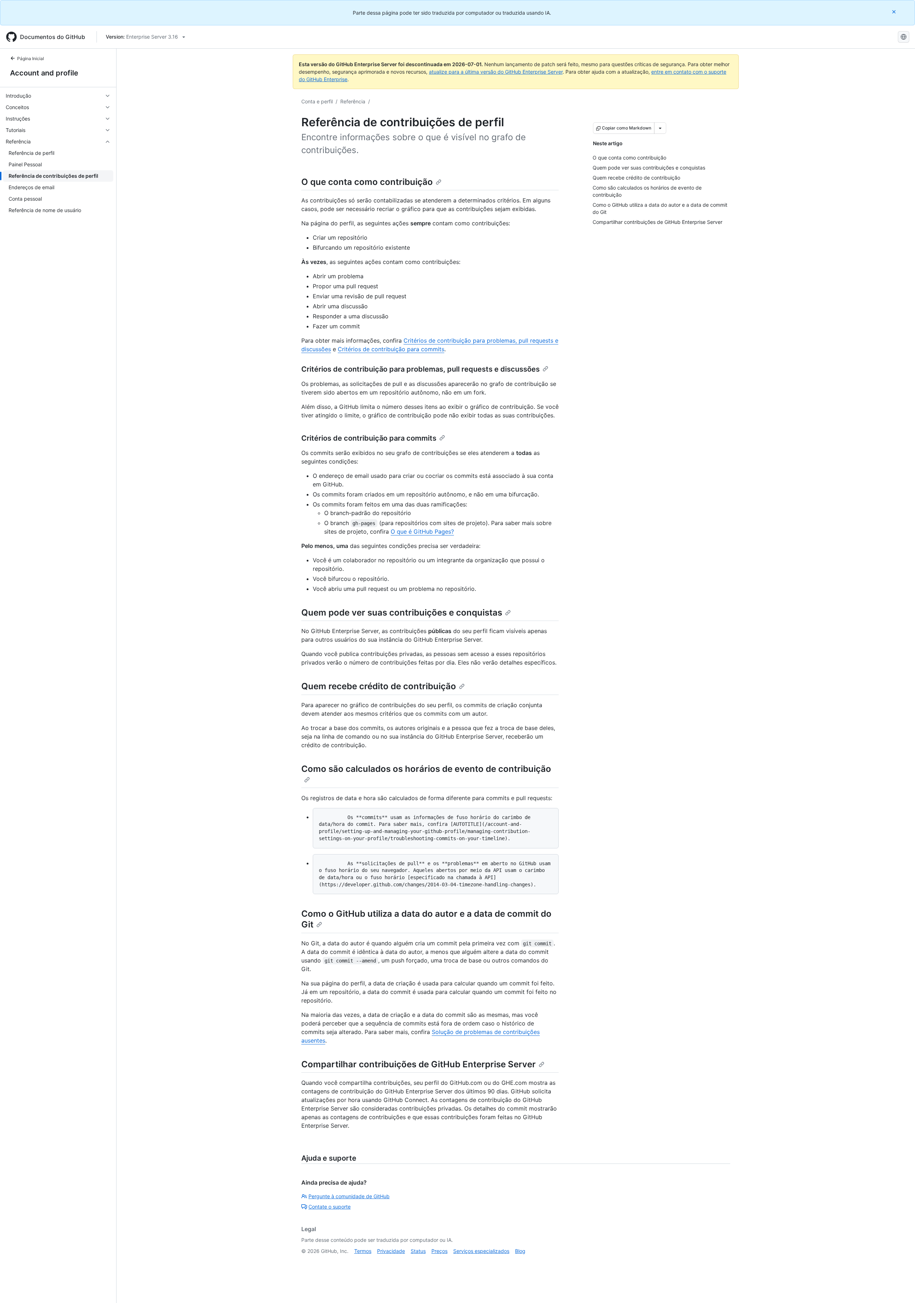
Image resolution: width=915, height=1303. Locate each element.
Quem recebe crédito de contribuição (378, 686)
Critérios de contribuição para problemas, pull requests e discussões (420, 369)
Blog (520, 1251)
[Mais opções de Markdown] (660, 128)
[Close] (894, 12)
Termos (362, 1251)
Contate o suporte (329, 1207)
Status (418, 1251)
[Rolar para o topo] (899, 1287)
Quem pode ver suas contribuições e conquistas (401, 612)
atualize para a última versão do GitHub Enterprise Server (496, 72)
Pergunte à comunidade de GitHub (349, 1196)
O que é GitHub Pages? (422, 531)
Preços (439, 1251)
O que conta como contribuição (367, 182)
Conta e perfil (317, 101)
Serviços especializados (481, 1251)
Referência (352, 101)
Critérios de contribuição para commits (391, 349)
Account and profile (44, 73)
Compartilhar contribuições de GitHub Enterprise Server (418, 1064)
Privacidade (391, 1251)
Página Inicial (30, 58)
